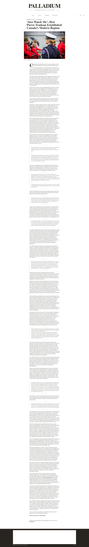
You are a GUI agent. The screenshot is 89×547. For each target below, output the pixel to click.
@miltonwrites (32, 521)
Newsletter (54, 15)
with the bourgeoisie (47, 477)
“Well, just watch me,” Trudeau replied (37, 515)
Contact (39, 15)
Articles (40, 19)
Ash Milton (29, 19)
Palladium (44, 6)
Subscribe (47, 15)
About (33, 15)
